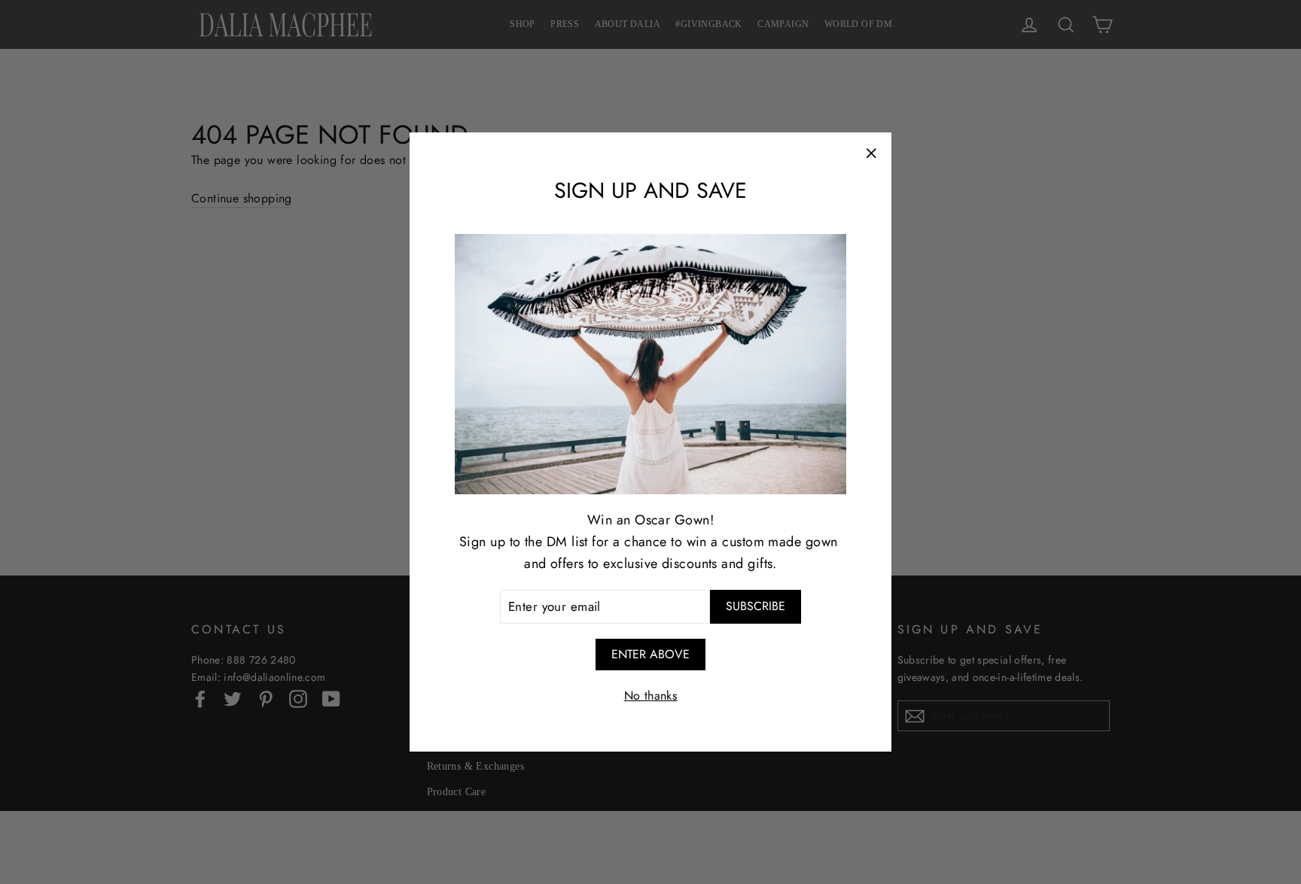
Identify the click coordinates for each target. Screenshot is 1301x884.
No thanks (651, 695)
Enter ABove (650, 654)
